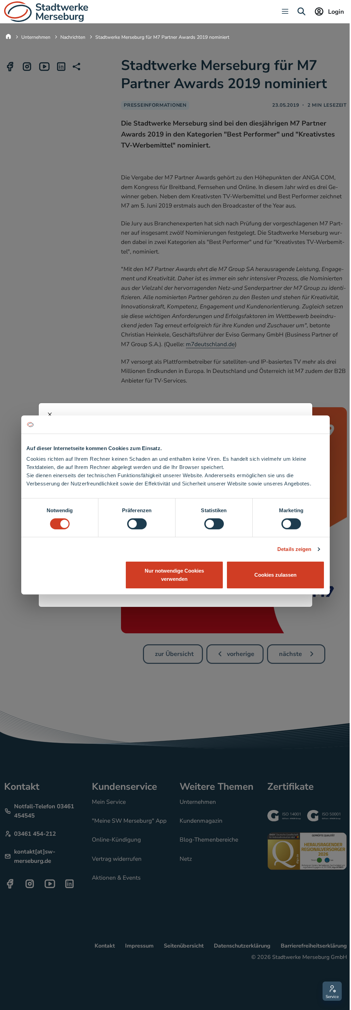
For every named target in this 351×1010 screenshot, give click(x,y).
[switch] (137, 523)
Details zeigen (294, 549)
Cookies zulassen (275, 575)
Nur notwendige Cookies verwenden (174, 575)
